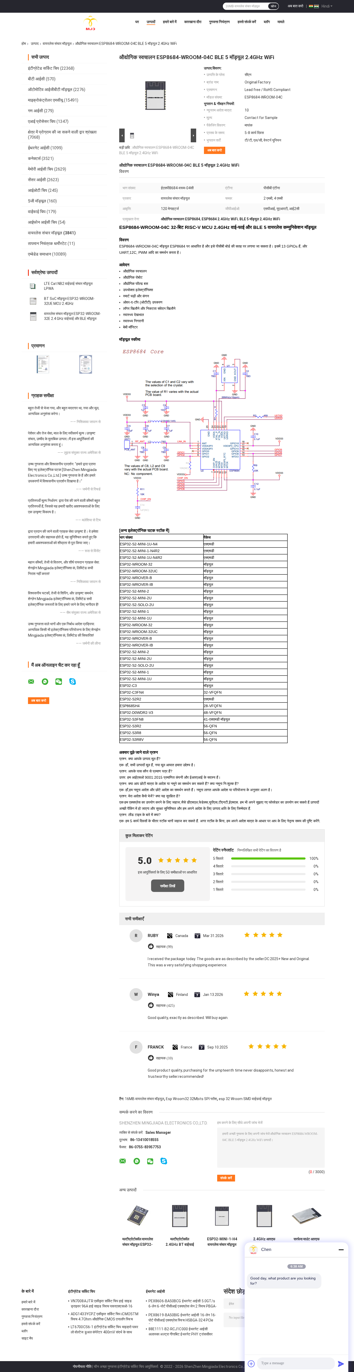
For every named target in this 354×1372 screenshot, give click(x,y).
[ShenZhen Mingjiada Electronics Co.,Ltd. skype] (75, 682)
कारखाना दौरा (192, 22)
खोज (273, 6)
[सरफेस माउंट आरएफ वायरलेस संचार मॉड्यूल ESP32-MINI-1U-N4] (306, 1216)
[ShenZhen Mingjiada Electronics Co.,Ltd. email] (34, 682)
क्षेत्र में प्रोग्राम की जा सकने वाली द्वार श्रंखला (62, 132)
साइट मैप (27, 1338)
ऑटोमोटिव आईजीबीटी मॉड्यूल (50, 89)
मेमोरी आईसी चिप (40, 169)
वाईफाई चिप (37, 211)
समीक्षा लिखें (167, 886)
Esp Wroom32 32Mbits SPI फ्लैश (191, 1099)
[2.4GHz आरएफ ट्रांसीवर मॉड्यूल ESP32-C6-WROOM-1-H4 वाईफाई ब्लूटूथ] (264, 1216)
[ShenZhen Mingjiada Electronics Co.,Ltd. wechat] (61, 682)
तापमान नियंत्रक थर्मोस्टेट (47, 243)
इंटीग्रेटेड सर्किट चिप (43, 68)
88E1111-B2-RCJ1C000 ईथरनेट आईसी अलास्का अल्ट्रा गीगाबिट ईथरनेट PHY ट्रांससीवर (180, 1331)
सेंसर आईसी (37, 179)
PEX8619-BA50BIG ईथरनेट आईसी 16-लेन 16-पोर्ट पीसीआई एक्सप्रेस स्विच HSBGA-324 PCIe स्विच (182, 1318)
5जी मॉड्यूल (37, 201)
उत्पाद (35, 43)
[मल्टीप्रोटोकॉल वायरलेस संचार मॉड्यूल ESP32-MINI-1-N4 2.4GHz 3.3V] (137, 1216)
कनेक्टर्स (34, 158)
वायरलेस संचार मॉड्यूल (57, 43)
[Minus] (341, 1250)
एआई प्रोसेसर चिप (41, 121)
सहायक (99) (164, 947)
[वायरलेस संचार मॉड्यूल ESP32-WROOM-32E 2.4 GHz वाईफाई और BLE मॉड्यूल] (33, 316)
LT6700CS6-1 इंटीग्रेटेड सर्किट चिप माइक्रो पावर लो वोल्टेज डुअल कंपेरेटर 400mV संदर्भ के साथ (104, 1329)
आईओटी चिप (37, 190)
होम (24, 43)
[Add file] (251, 1363)
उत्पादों (151, 22)
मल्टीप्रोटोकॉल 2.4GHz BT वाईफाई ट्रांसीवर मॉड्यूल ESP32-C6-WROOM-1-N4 (180, 1242)
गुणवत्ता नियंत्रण (219, 22)
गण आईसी (35, 110)
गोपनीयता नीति (82, 1366)
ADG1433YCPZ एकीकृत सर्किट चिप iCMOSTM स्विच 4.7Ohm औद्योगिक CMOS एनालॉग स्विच (104, 1316)
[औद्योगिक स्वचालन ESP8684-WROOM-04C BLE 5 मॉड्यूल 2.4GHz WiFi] (155, 96)
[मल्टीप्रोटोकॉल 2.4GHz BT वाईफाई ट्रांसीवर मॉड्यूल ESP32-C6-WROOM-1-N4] (179, 1216)
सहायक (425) (165, 1006)
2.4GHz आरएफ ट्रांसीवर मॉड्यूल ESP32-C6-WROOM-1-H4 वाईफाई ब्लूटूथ (264, 1242)
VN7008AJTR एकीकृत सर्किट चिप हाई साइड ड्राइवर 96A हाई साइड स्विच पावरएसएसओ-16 (101, 1303)
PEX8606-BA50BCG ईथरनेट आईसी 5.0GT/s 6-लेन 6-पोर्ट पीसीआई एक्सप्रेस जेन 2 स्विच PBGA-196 (182, 1304)
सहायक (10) (164, 1058)
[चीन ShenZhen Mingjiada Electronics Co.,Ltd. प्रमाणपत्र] (43, 364)
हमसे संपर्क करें (247, 22)
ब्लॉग (267, 22)
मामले (281, 22)
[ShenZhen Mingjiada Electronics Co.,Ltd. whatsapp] (48, 682)
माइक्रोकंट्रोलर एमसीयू (45, 100)
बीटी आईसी (36, 78)
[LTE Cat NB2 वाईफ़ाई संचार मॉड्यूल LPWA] (33, 286)
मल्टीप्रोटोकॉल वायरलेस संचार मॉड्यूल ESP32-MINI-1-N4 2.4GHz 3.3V (137, 1242)
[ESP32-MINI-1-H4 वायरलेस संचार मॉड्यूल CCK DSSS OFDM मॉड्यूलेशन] (222, 1216)
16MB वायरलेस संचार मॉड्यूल (144, 1099)
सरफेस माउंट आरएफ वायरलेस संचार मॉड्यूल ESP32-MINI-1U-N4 (306, 1242)
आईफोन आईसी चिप (42, 222)
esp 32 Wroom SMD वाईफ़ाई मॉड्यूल (245, 1099)
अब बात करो (295, 6)
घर (137, 22)
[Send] (341, 1363)
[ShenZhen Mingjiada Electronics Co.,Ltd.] (90, 23)
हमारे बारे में (169, 22)
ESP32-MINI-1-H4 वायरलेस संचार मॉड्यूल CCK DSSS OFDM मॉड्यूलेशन (222, 1242)
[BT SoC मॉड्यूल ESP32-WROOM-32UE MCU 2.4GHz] (33, 301)
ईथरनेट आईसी (38, 147)
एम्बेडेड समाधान (39, 254)
